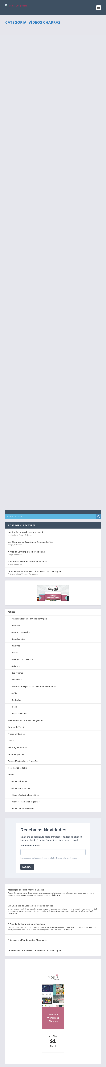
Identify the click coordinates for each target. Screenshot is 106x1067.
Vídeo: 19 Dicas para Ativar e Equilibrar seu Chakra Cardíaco (47, 482)
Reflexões (28, 535)
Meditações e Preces (16, 535)
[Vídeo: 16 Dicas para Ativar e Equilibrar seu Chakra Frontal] (51, 96)
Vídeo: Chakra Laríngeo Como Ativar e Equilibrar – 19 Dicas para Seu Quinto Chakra (52, 278)
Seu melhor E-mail (29, 845)
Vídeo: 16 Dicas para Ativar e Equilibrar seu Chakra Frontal (47, 102)
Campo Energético (21, 632)
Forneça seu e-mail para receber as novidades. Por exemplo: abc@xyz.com (48, 858)
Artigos (11, 545)
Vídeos (20, 38)
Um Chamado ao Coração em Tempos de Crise (30, 542)
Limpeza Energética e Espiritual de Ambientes (34, 686)
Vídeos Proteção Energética (25, 795)
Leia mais (56, 895)
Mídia (15, 693)
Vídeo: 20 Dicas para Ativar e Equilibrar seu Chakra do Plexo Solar (51, 448)
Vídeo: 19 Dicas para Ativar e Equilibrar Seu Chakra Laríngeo (47, 33)
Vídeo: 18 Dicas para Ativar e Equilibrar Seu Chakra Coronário (48, 171)
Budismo (16, 625)
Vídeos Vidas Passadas (23, 808)
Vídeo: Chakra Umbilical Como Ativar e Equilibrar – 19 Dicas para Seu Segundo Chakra (52, 66)
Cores (15, 652)
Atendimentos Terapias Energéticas (25, 720)
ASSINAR (27, 867)
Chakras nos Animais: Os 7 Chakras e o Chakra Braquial (34, 571)
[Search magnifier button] (98, 516)
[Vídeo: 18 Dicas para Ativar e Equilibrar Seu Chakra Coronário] (51, 165)
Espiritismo (17, 673)
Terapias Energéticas (30, 574)
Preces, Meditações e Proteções (23, 761)
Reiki (14, 706)
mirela (13, 38)
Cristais (15, 666)
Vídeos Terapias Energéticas (25, 801)
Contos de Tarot (16, 727)
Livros (11, 740)
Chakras (17, 574)
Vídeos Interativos (21, 788)
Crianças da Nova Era (22, 659)
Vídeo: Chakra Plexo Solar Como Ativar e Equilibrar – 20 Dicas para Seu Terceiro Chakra (51, 204)
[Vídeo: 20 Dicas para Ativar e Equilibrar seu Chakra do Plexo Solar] (53, 442)
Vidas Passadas (19, 713)
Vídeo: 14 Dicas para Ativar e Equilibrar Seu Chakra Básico (45, 382)
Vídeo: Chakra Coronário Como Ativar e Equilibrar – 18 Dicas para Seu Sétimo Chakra (51, 353)
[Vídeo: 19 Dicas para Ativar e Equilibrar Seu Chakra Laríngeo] (51, 28)
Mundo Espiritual (16, 754)
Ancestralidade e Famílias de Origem (29, 618)
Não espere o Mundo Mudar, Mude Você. (27, 561)
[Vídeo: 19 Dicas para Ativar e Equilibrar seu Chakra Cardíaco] (51, 477)
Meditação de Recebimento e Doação (26, 532)
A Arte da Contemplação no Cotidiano (26, 551)
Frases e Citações (16, 734)
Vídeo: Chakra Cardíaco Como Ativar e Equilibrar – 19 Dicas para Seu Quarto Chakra (52, 135)
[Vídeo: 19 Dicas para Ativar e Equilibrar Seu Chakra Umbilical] (51, 411)
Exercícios (17, 679)
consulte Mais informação (24, 49)
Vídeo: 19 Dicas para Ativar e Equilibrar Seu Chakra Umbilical (47, 417)
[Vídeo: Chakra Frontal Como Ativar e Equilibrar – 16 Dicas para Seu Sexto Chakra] (53, 308)
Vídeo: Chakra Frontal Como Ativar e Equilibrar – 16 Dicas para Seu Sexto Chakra (51, 316)
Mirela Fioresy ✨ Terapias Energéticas (26, 72)
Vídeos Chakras (30, 38)
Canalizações (18, 639)
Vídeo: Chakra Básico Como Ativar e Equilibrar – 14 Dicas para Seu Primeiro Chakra (50, 241)
